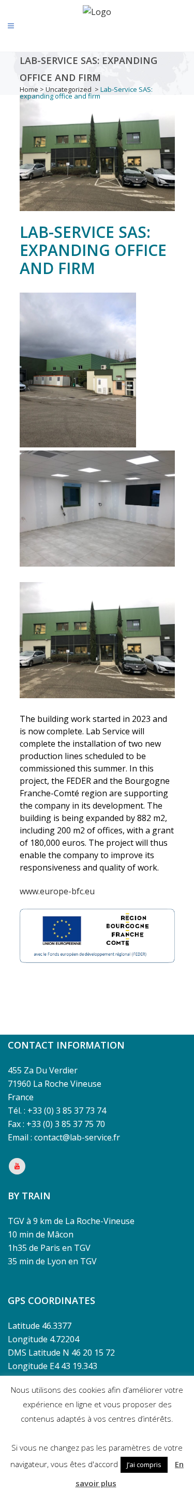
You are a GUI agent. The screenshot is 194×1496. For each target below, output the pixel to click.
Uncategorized (69, 89)
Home (29, 89)
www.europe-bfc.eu (57, 891)
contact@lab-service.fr (77, 1137)
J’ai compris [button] (144, 1464)
